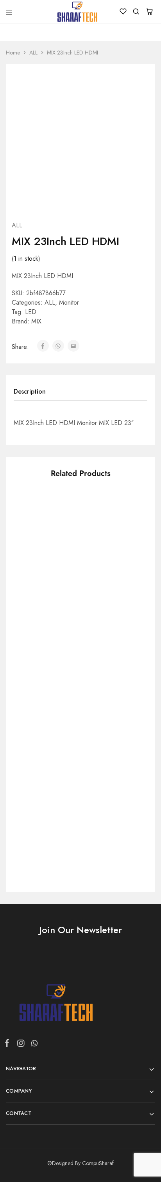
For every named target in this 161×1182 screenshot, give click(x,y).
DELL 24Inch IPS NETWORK (103, 567)
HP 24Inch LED (101, 689)
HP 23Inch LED (34, 563)
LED (30, 311)
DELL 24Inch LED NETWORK (38, 810)
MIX (36, 321)
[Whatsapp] (32, 1045)
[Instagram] (20, 1045)
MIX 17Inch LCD (36, 689)
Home (13, 52)
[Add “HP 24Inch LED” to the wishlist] (127, 642)
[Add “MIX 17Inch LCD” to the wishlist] (60, 642)
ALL (33, 52)
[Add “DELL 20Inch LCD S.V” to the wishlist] (127, 760)
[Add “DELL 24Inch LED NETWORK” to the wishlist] (60, 760)
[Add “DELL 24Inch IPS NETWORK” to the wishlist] (127, 516)
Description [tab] (30, 391)
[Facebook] (8, 1044)
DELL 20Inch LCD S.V (110, 806)
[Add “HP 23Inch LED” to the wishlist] (60, 516)
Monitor (69, 302)
